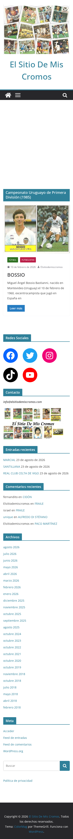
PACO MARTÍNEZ (46, 524)
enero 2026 (10, 594)
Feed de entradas (15, 738)
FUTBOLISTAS (28, 259)
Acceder (8, 731)
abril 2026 (10, 574)
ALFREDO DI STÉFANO (32, 517)
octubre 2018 (12, 681)
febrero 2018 (12, 707)
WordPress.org (13, 751)
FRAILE (39, 504)
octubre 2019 (12, 667)
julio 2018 (9, 687)
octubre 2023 (12, 641)
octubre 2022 (12, 647)
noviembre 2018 (14, 674)
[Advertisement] (36, 138)
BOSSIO (16, 274)
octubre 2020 (12, 661)
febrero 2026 (12, 587)
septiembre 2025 (14, 620)
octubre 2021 (12, 654)
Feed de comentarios (17, 744)
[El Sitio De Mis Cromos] (8, 95)
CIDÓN (27, 497)
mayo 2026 (10, 567)
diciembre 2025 (13, 600)
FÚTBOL (12, 259)
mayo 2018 (10, 694)
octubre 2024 (12, 634)
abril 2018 (10, 701)
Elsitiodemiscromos (52, 267)
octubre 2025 (12, 614)
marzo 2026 (11, 580)
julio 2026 (9, 554)
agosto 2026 (11, 547)
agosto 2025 (11, 627)
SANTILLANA (11, 466)
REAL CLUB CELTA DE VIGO (21, 473)
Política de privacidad (17, 781)
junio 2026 (10, 560)
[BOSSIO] (36, 229)
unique (8, 517)
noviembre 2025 (14, 607)
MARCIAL (9, 460)
